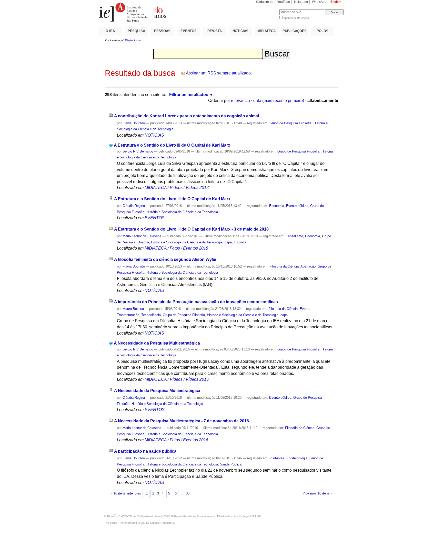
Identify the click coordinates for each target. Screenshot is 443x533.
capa (228, 242)
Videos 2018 (197, 187)
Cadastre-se (264, 2)
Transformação (128, 315)
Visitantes (276, 458)
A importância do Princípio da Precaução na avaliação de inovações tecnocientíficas (196, 302)
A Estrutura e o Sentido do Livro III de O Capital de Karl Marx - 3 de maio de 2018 (191, 229)
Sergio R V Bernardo (138, 151)
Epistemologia (296, 458)
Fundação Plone (193, 516)
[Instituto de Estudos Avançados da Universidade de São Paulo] (160, 12)
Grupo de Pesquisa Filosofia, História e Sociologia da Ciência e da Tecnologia (220, 315)
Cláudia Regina (134, 206)
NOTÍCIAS (240, 31)
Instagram (301, 2)
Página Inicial (133, 40)
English (335, 2)
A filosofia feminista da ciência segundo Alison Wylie (165, 259)
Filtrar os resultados (188, 94)
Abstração (308, 266)
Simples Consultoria (162, 522)
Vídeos (176, 187)
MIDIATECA (266, 31)
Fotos (175, 248)
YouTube (283, 2)
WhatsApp (319, 2)
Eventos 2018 (195, 248)
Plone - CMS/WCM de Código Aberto (130, 516)
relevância (240, 100)
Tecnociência (151, 315)
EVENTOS (188, 31)
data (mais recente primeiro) (278, 100)
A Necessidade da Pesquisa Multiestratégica (157, 343)
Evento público (297, 206)
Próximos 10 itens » (317, 493)
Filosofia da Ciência (284, 266)
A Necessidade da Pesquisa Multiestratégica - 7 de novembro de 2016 (181, 421)
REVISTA (214, 31)
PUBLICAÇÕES (295, 31)
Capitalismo (294, 236)
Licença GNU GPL (250, 516)
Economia (276, 206)
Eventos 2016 (195, 440)
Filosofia (240, 242)
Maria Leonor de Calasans (142, 236)
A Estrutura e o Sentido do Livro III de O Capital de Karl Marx (172, 145)
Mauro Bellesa (133, 309)
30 (187, 493)
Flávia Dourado (134, 123)
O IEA (110, 31)
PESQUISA (136, 31)
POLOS (322, 31)
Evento (305, 309)
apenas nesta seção (296, 18)
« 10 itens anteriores (126, 493)
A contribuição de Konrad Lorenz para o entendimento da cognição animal (186, 116)
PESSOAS (162, 31)
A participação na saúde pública (145, 451)
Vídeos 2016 (197, 379)
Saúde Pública (230, 464)
